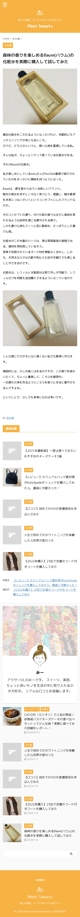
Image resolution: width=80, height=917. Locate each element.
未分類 (10, 418)
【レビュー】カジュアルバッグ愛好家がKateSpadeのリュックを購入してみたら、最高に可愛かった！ (49, 482)
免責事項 (40, 880)
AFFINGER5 (60, 911)
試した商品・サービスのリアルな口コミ (40, 903)
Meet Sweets (40, 26)
